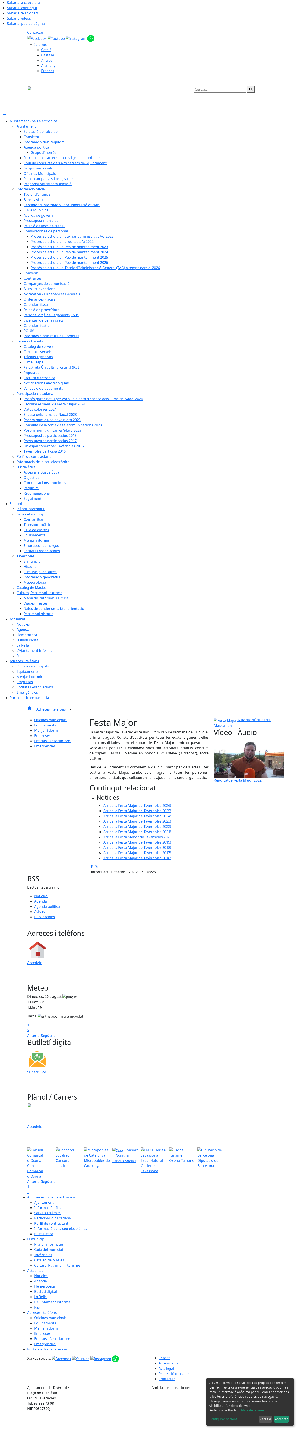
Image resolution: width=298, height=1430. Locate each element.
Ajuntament (44, 1202)
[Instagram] (76, 38)
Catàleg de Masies (49, 1260)
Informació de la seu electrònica (60, 1228)
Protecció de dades (174, 1373)
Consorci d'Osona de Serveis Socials (125, 1155)
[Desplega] (70, 709)
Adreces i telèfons (51, 709)
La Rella (40, 1296)
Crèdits (164, 1358)
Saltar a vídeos (19, 18)
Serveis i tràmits (47, 1212)
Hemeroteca (44, 1286)
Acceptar (281, 1419)
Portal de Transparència (47, 1349)
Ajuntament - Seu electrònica (51, 1197)
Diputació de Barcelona (207, 1163)
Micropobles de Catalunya (97, 1163)
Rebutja (265, 1419)
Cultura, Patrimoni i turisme (57, 1265)
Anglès (46, 60)
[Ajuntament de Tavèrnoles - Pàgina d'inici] (57, 98)
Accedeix (34, 962)
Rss (37, 1307)
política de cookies (251, 1410)
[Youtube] (57, 38)
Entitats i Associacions (52, 740)
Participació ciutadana (52, 1218)
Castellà (47, 55)
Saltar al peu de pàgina (26, 23)
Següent (48, 1035)
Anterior (34, 1035)
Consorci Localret (63, 1163)
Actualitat (35, 1270)
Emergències (45, 746)
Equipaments (45, 725)
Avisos (39, 911)
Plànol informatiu (48, 1244)
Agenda (40, 901)
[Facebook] (37, 38)
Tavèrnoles (43, 1254)
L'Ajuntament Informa (52, 1302)
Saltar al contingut (22, 7)
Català (46, 49)
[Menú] (5, 115)
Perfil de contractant (51, 1223)
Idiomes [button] (41, 44)
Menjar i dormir (47, 730)
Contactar (35, 32)
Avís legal (166, 1368)
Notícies (41, 896)
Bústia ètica (43, 1233)
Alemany (48, 65)
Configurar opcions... (224, 1419)
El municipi (36, 1239)
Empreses (42, 735)
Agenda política (47, 906)
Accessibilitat (169, 1363)
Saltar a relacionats (23, 13)
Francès (47, 70)
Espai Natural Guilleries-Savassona (152, 1165)
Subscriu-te (36, 1072)
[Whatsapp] (90, 38)
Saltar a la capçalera (23, 2)
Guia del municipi (48, 1249)
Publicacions (44, 917)
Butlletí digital (45, 1291)
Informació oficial (48, 1207)
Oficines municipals (50, 720)
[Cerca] (251, 89)
